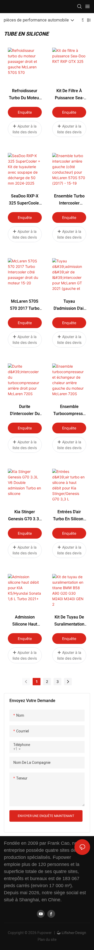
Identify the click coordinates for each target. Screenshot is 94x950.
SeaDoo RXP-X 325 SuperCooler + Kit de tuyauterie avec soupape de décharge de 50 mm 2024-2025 (24, 200)
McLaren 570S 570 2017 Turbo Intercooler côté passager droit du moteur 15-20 (25, 305)
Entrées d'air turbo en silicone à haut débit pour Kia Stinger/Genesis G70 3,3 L (69, 516)
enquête (25, 112)
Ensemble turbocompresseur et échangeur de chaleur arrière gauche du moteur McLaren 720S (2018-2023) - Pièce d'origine (69, 410)
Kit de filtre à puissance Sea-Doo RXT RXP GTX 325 (69, 95)
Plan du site (47, 939)
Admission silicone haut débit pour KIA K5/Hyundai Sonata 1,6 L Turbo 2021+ (24, 621)
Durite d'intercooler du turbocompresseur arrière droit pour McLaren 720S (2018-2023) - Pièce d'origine (25, 410)
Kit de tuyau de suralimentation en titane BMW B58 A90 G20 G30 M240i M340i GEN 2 (69, 621)
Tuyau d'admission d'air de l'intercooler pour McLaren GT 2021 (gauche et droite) (69, 305)
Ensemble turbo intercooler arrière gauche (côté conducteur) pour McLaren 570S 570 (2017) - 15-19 (69, 200)
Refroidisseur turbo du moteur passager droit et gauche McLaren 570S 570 (25, 95)
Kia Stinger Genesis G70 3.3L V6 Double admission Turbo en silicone (24, 516)
